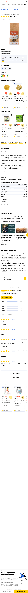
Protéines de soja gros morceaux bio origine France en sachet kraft (19, 100)
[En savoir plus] (5, 72)
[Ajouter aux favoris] (11, 84)
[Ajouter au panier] (10, 93)
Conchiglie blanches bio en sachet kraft (7, 99)
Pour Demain (4, 12)
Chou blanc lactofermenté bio (5, 132)
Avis (25, 142)
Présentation (4, 142)
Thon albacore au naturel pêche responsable (17, 405)
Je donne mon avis (6, 297)
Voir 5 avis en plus (14, 377)
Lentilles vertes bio (15, 9)
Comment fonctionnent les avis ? (9, 293)
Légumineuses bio (5, 9)
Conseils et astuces (12, 142)
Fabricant (21, 142)
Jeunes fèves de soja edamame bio (18, 132)
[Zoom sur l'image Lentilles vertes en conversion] (14, 34)
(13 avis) (15, 16)
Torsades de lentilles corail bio (6, 403)
